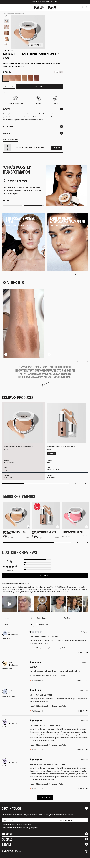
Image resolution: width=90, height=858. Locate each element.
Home (4, 14)
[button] (28, 526)
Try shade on (37, 45)
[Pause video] (5, 354)
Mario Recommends (10, 139)
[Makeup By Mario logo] (45, 7)
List (61, 72)
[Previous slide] (76, 274)
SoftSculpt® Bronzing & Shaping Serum (44, 533)
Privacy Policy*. (27, 824)
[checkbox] (48, 624)
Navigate (8, 833)
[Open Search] (82, 7)
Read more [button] (51, 740)
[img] (24, 583)
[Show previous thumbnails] (6, 16)
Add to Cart (39, 86)
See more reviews (45, 797)
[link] (8, 50)
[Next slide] (84, 274)
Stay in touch (11, 808)
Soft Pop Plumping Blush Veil (72, 532)
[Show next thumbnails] (6, 47)
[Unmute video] (9, 354)
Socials (7, 839)
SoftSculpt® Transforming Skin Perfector (14, 533)
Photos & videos (43, 624)
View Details (51, 453)
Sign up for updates (66, 820)
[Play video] (49, 354)
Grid (57, 72)
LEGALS (6, 844)
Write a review (45, 575)
